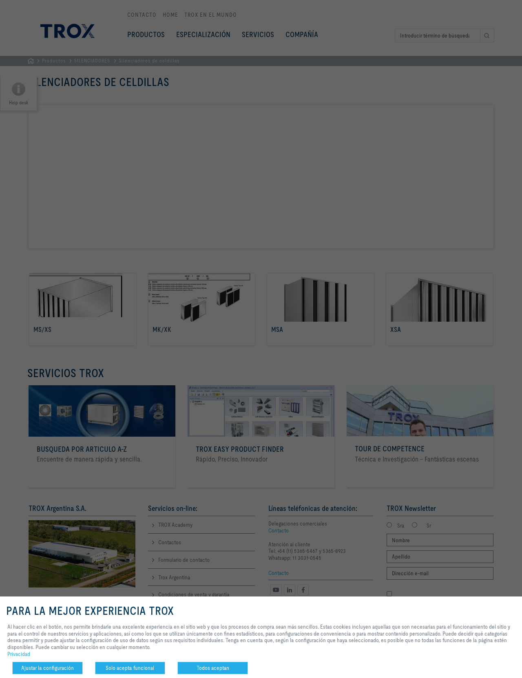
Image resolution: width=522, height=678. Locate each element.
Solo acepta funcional (130, 668)
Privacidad (18, 654)
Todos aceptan (213, 668)
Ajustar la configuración (47, 668)
